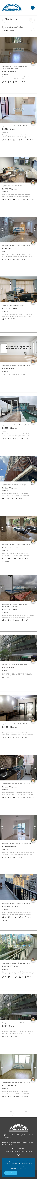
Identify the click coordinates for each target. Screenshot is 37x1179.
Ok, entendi (10, 1173)
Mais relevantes (18, 30)
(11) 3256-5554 (20, 1148)
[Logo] (15, 8)
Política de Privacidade (11, 1163)
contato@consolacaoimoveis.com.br (18, 1151)
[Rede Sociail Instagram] (18, 1155)
